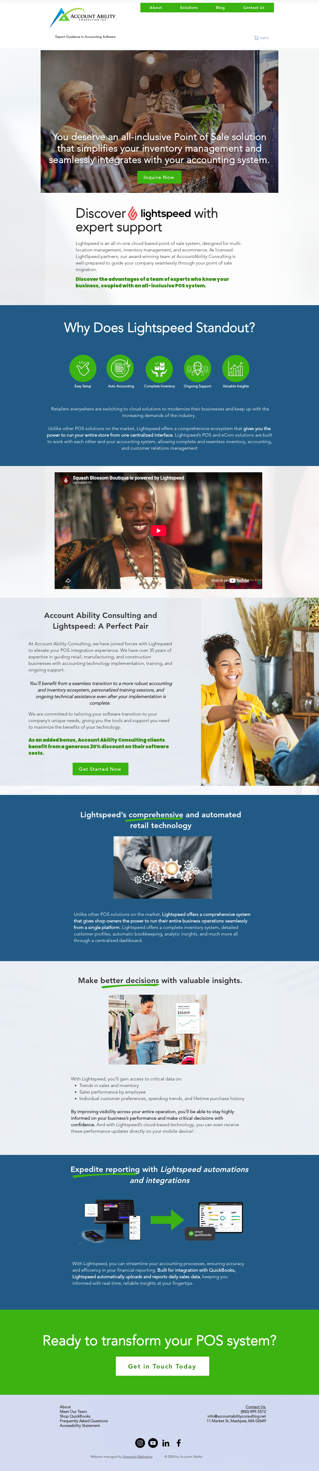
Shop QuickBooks (75, 1416)
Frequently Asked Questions (84, 1420)
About (65, 1406)
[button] (263, 38)
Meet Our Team (73, 1411)
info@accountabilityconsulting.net (237, 1416)
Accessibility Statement (80, 1425)
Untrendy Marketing (137, 1456)
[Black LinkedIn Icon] (166, 1443)
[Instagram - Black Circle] (140, 1443)
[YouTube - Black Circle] (153, 1443)
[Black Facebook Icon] (179, 1443)
